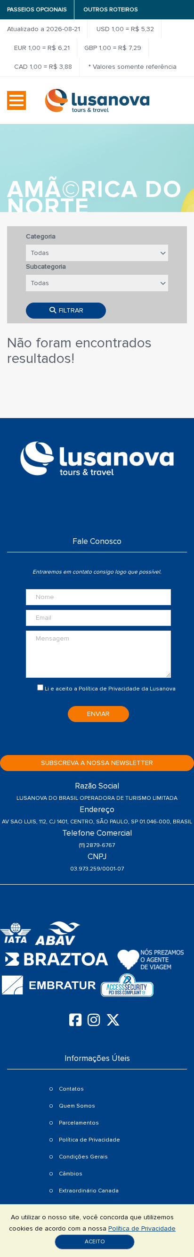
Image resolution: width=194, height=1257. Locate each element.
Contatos (71, 1089)
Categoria (41, 236)
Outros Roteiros (110, 9)
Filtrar (70, 310)
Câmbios (70, 1173)
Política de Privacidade (109, 688)
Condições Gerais (83, 1156)
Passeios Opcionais (37, 9)
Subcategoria (46, 267)
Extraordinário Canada (89, 1190)
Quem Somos (77, 1105)
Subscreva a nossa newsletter (97, 763)
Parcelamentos (79, 1122)
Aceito (95, 1241)
